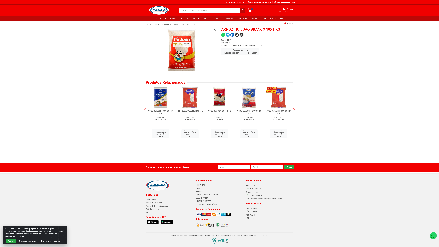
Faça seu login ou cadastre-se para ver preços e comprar (240, 51)
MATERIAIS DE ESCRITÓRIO (206, 204)
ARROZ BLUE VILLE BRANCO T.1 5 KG (190, 112)
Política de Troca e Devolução (157, 206)
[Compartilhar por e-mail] (237, 35)
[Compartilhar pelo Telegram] (228, 35)
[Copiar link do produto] (241, 35)
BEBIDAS (199, 192)
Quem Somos (151, 200)
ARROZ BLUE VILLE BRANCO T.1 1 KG (278, 112)
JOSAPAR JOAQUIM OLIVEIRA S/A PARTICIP (246, 45)
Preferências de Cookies (50, 241)
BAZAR (199, 188)
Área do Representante (286, 2)
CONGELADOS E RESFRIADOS (207, 195)
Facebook (253, 212)
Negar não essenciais (27, 241)
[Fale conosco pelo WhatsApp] (433, 235)
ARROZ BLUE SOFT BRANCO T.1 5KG (249, 112)
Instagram (253, 208)
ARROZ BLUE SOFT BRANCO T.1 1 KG (160, 112)
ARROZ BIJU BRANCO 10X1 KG (219, 111)
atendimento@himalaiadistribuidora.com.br (266, 199)
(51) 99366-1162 (287, 11)
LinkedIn (252, 218)
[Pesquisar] (242, 10)
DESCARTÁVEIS (202, 198)
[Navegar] (144, 109)
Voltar (289, 23)
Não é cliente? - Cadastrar (260, 2)
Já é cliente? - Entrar (236, 2)
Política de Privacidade (154, 203)
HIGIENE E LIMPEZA (203, 201)
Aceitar (10, 241)
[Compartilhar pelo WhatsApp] (223, 35)
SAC (147, 212)
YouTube (252, 215)
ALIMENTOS (200, 185)
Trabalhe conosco (152, 209)
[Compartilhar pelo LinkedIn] (232, 35)
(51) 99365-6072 (255, 195)
